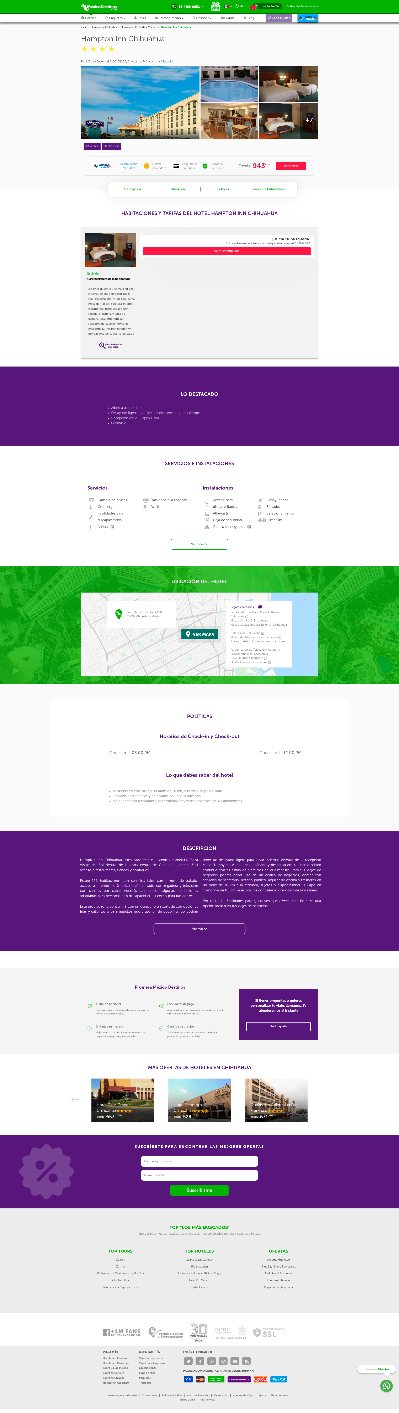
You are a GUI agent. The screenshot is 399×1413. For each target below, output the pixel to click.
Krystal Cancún (199, 1287)
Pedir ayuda (278, 1026)
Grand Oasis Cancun (199, 1259)
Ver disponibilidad (227, 251)
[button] (173, 18)
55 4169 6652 (303, 243)
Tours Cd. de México (115, 1368)
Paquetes (145, 1377)
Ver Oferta (291, 166)
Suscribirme (199, 1190)
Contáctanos (149, 1395)
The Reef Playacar (278, 1280)
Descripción (132, 189)
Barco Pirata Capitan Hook (120, 1287)
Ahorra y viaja (207, 1399)
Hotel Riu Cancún (199, 1280)
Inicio (84, 27)
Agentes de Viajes (243, 1395)
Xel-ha (120, 1266)
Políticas (223, 189)
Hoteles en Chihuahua (104, 27)
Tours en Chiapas (113, 1377)
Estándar (93, 273)
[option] (122, 1102)
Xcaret (120, 1259)
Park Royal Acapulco (278, 1273)
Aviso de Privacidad (198, 1395)
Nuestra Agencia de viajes (122, 1395)
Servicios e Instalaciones (269, 189)
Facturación (221, 1395)
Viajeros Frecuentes (151, 1358)
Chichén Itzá (120, 1280)
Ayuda (262, 1395)
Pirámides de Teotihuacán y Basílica (120, 1273)
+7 (309, 120)
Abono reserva (279, 1395)
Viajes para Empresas (152, 1363)
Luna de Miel (147, 1372)
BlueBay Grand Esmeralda (279, 1266)
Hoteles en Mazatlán (116, 1363)
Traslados (145, 1382)
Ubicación (178, 189)
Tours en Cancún (113, 1372)
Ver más (198, 929)
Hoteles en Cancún (115, 1358)
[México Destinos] (102, 7)
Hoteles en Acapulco (116, 1382)
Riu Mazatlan (199, 1266)
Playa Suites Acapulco (278, 1287)
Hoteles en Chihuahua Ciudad (139, 27)
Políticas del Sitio (172, 1395)
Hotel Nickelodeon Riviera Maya (199, 1273)
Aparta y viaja (187, 1399)
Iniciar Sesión (270, 6)
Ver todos (198, 544)
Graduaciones (147, 1368)
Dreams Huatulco (278, 1259)
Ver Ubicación (165, 61)
